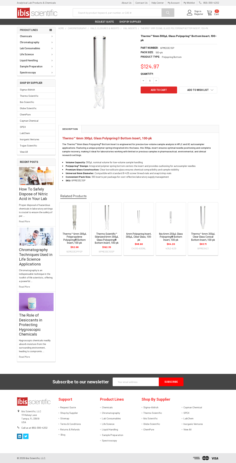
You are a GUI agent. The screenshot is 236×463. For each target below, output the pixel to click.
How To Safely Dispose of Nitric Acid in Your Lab (33, 194)
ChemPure (25, 114)
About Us (126, 2)
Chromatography (29, 42)
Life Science (27, 54)
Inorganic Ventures (29, 139)
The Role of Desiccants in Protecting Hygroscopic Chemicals (30, 324)
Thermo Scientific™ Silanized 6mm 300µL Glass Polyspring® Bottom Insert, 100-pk (107, 238)
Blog (63, 434)
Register (198, 14)
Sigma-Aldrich (27, 89)
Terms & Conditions (70, 423)
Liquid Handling (29, 60)
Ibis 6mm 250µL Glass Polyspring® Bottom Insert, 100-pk (171, 236)
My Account (174, 2)
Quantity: (147, 74)
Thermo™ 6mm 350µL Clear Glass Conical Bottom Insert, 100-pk (203, 236)
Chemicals (26, 36)
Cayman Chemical (29, 120)
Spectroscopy (28, 72)
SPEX (23, 126)
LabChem (25, 133)
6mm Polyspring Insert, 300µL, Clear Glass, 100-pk (139, 236)
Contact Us (141, 2)
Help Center (158, 2)
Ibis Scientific (27, 102)
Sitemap (64, 418)
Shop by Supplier (130, 21)
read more (24, 221)
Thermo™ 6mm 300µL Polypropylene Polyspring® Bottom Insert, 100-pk (75, 238)
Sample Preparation (31, 66)
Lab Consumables (30, 48)
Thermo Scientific (29, 95)
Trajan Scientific (28, 145)
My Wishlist (189, 2)
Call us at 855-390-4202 (34, 427)
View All (24, 151)
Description (70, 128)
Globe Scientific (28, 108)
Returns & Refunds (70, 429)
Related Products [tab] (73, 196)
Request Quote (104, 21)
